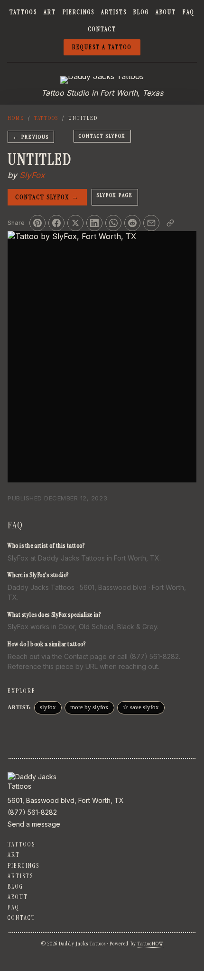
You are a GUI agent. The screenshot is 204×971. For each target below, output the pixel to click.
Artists (114, 12)
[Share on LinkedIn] (94, 223)
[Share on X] (75, 223)
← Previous (31, 137)
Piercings (78, 12)
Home (16, 118)
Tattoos (23, 12)
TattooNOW (150, 943)
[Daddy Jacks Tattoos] (102, 80)
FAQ (189, 12)
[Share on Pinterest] (37, 223)
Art (50, 12)
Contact (102, 29)
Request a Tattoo (102, 47)
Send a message (34, 824)
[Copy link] (170, 223)
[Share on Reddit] (132, 223)
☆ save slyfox (141, 707)
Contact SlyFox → (47, 197)
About (166, 12)
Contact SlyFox (102, 136)
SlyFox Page (115, 195)
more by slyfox (89, 707)
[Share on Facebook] (56, 223)
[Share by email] (151, 223)
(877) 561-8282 (32, 812)
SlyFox (32, 175)
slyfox (48, 707)
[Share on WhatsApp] (113, 223)
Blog (141, 12)
